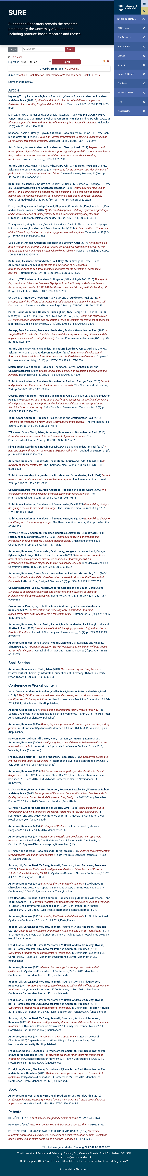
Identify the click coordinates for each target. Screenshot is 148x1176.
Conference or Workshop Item (63, 75)
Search (121, 65)
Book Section (36, 75)
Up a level (16, 57)
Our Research (124, 37)
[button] (66, 61)
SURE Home (124, 28)
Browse (121, 55)
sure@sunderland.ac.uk (77, 1157)
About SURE (124, 46)
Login (13, 49)
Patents (95, 75)
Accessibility (124, 111)
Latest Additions (126, 74)
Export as (13, 61)
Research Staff (125, 92)
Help (120, 101)
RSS (107, 60)
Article (23, 75)
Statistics (122, 83)
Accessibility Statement (74, 1169)
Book (86, 75)
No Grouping (72, 68)
